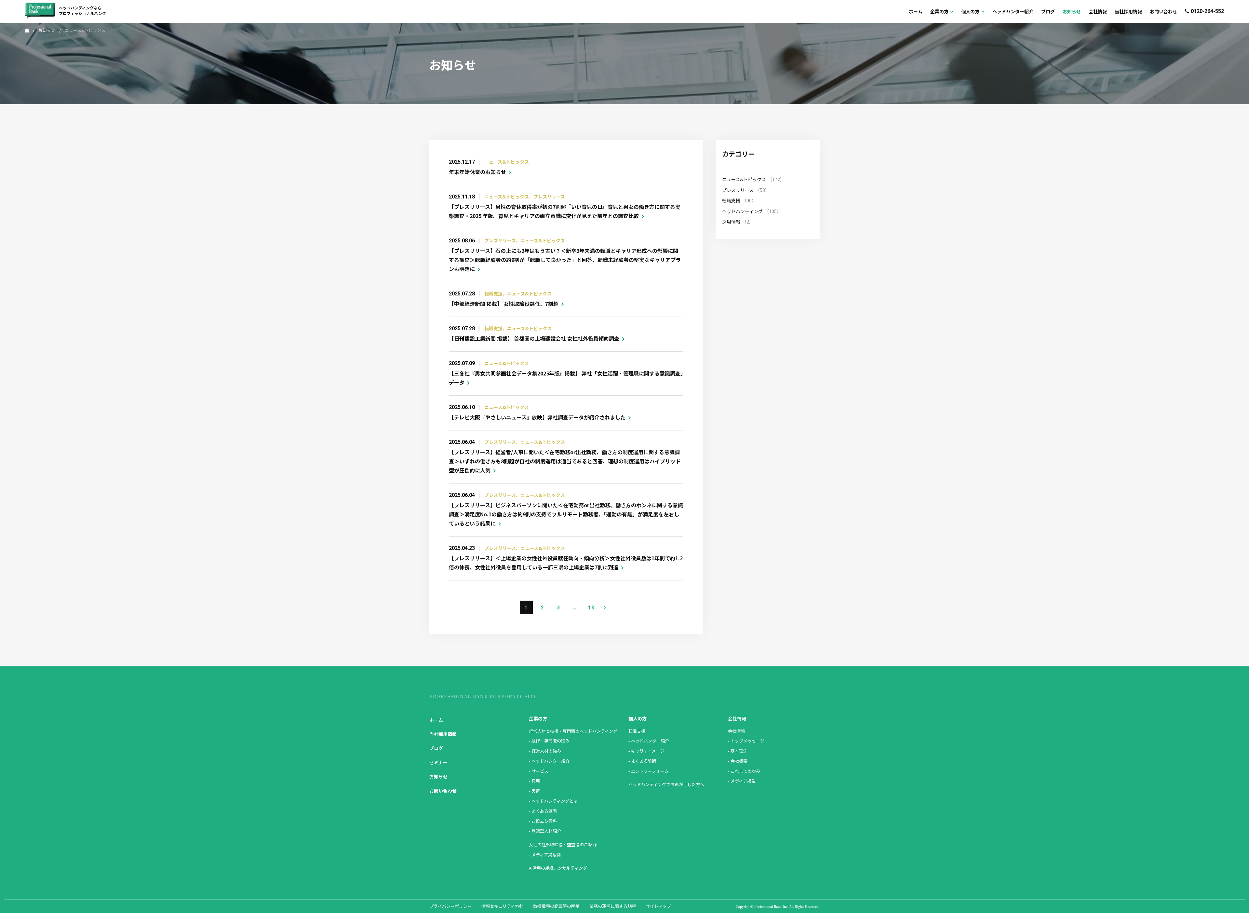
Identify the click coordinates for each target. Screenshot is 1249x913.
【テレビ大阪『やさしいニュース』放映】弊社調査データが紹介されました (537, 417)
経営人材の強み (546, 751)
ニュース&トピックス (744, 179)
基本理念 (739, 751)
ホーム (436, 719)
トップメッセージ (747, 741)
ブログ (436, 748)
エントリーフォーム (650, 771)
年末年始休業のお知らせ (477, 172)
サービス (539, 771)
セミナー (438, 762)
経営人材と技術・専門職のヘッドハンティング (573, 731)
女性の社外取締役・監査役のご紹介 (563, 844)
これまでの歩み (745, 771)
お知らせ (46, 30)
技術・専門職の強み (550, 741)
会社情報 (736, 731)
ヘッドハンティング (742, 211)
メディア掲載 (743, 781)
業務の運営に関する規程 (612, 906)
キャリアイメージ (648, 751)
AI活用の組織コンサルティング (558, 868)
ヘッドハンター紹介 (550, 761)
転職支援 (731, 200)
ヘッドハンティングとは (554, 801)
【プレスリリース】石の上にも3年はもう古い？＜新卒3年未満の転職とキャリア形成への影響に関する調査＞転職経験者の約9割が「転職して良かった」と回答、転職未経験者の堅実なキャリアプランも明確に (565, 260)
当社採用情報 (443, 734)
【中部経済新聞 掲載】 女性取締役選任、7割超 (503, 303)
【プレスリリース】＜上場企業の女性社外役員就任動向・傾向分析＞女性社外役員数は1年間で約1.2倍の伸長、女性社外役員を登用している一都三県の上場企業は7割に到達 (566, 562)
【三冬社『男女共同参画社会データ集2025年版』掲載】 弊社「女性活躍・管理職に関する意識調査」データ (566, 377)
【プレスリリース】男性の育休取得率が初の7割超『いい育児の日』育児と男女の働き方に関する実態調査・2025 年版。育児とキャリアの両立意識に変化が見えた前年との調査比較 (564, 211)
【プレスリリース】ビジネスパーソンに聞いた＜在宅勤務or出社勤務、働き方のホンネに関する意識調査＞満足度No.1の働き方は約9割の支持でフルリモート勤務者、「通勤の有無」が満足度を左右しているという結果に (566, 514)
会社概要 (739, 761)
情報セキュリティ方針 (502, 906)
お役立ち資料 (544, 821)
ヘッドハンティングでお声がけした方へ (666, 784)
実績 (535, 791)
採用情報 (731, 221)
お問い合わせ (443, 790)
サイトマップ (658, 906)
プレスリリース (738, 190)
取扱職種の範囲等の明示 (556, 906)
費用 (535, 781)
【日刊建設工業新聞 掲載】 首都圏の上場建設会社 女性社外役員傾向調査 (534, 338)
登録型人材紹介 (546, 831)
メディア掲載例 (546, 855)
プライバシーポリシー (450, 906)
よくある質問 (544, 811)
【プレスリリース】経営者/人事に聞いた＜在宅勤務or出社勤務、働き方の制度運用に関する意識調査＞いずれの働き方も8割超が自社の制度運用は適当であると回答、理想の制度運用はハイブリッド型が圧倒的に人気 (565, 461)
